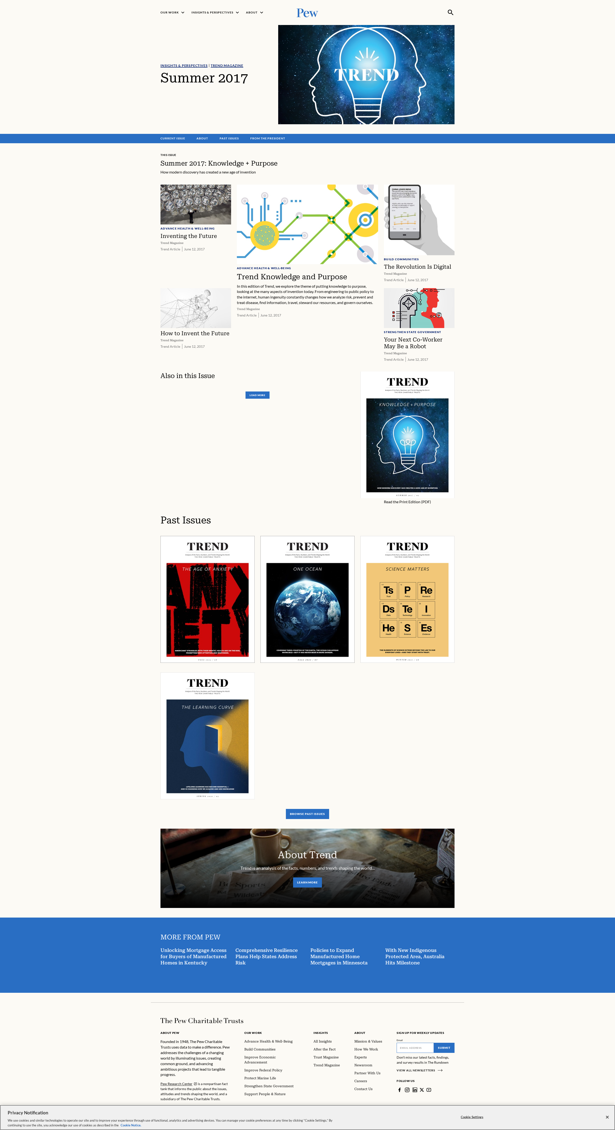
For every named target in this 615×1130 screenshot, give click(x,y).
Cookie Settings (472, 1117)
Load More (257, 395)
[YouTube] (429, 1090)
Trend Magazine (227, 65)
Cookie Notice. (131, 1125)
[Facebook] (399, 1090)
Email (400, 1040)
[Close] (607, 1117)
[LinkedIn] (415, 1090)
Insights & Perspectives (184, 65)
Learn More (307, 882)
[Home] (201, 1020)
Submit (444, 1047)
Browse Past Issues (307, 814)
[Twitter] (422, 1090)
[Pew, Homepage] (307, 12)
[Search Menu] (451, 12)
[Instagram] (407, 1090)
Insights (321, 1033)
